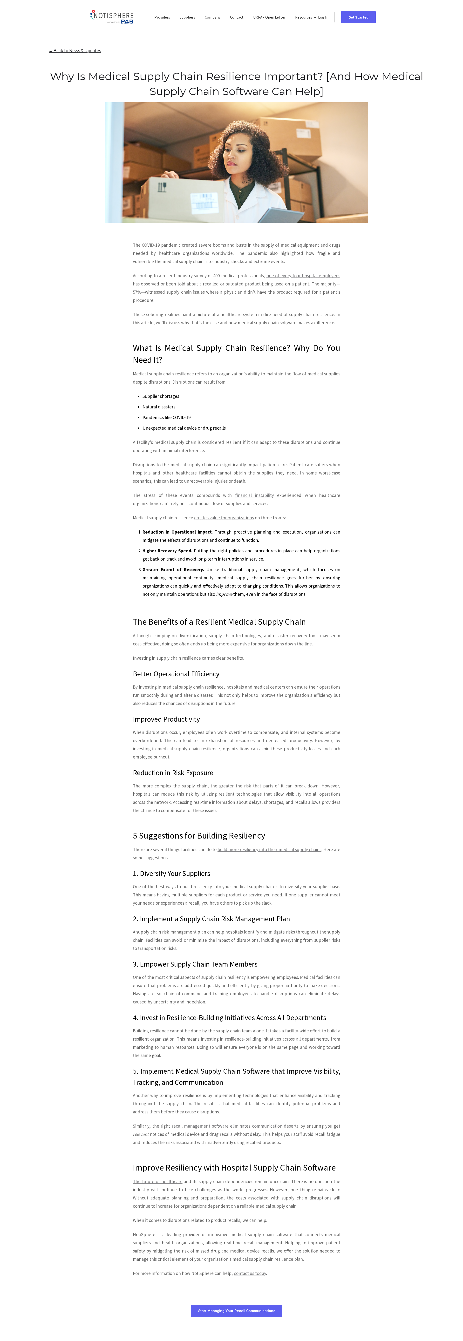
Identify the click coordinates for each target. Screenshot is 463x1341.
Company (212, 17)
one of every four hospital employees (303, 275)
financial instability (254, 495)
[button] (306, 17)
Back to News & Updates (75, 50)
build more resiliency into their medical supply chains (269, 849)
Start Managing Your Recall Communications (236, 1311)
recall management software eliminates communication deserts (235, 1126)
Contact (237, 17)
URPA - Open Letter (269, 17)
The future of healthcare (158, 1181)
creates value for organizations (224, 518)
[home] (112, 17)
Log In (323, 17)
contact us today (250, 1273)
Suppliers (187, 17)
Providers (162, 17)
